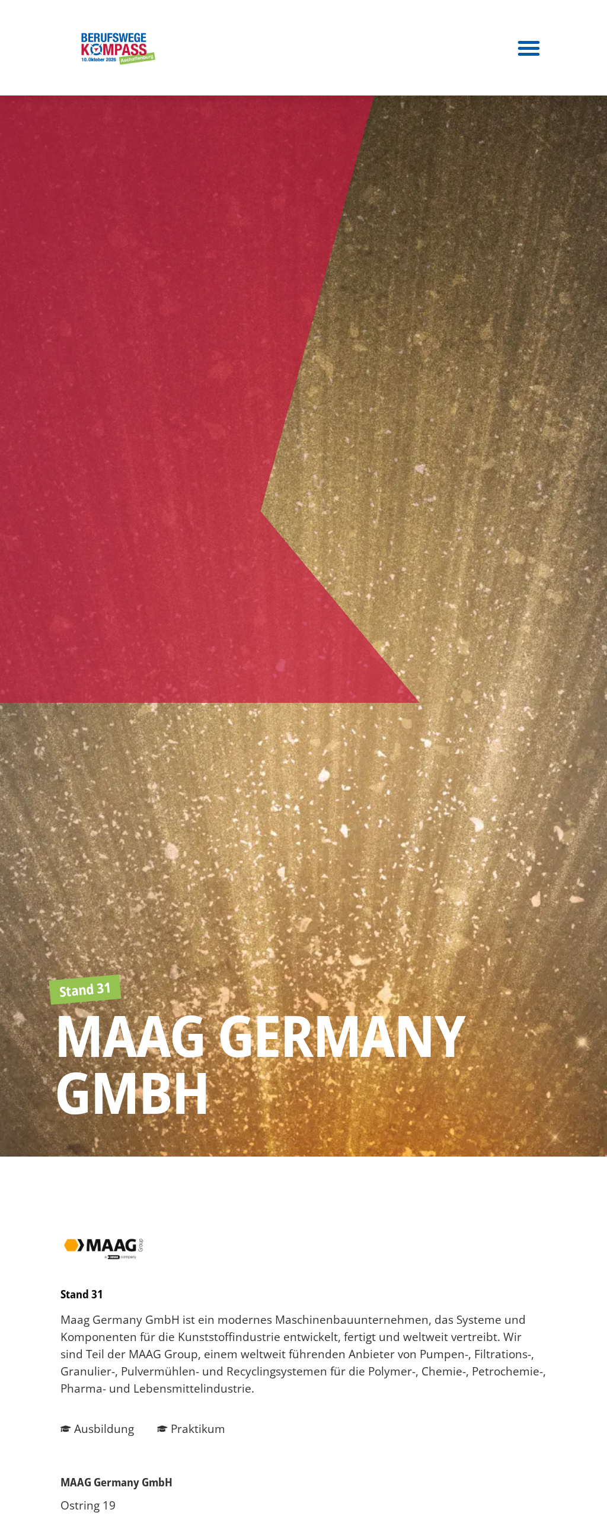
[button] (529, 48)
